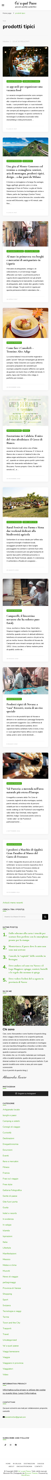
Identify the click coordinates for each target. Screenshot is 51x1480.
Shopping (7, 1293)
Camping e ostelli (11, 1121)
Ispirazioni (7, 1236)
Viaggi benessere (11, 1351)
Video (5, 1374)
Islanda (6, 1230)
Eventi (6, 1155)
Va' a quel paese (11, 1345)
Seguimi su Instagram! (27, 1093)
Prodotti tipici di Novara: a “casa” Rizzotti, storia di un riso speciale (25, 708)
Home (8, 1464)
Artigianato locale (15, 251)
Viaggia (26, 430)
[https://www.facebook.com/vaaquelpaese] (15, 1444)
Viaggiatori (8, 1368)
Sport (5, 1299)
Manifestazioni (9, 1253)
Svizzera (7, 1305)
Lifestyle (7, 1247)
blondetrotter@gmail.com (15, 1417)
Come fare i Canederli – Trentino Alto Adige (20, 349)
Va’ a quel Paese (26, 3)
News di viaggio (10, 1276)
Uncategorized (10, 1340)
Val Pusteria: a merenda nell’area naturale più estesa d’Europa (25, 790)
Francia (6, 1173)
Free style (7, 1184)
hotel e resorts (10, 1213)
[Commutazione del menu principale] (3, 5)
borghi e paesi (9, 1115)
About (11, 1466)
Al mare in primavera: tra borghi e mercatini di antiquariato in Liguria (25, 260)
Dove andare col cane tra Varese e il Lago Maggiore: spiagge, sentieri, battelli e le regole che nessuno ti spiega (28, 969)
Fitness (6, 1167)
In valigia (7, 1224)
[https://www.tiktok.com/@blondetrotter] (5, 1444)
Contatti (38, 1466)
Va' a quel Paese (24, 1471)
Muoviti (6, 1270)
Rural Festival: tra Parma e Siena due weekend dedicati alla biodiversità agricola (25, 531)
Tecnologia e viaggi (31, 81)
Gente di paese (10, 1196)
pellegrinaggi (9, 1282)
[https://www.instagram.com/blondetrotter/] (10, 1444)
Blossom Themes (31, 1473)
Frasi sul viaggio (10, 1178)
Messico (6, 1259)
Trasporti (7, 1328)
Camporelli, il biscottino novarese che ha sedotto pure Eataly (23, 619)
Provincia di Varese (12, 1288)
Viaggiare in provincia (13, 1363)
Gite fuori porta (32, 251)
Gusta (5, 1207)
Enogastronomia (14, 81)
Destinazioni (8, 1138)
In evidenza (8, 1219)
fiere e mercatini (30, 522)
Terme (6, 1317)
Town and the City (11, 1322)
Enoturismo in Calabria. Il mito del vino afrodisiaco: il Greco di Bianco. (25, 439)
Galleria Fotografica (12, 1190)
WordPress (25, 1475)
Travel (6, 1334)
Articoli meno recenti (13, 902)
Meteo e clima (9, 1265)
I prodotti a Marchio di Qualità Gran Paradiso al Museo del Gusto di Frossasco (25, 853)
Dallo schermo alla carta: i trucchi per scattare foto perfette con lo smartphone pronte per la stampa (28, 937)
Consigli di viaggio (11, 1126)
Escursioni (27, 161)
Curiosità (7, 1132)
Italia (5, 1242)
